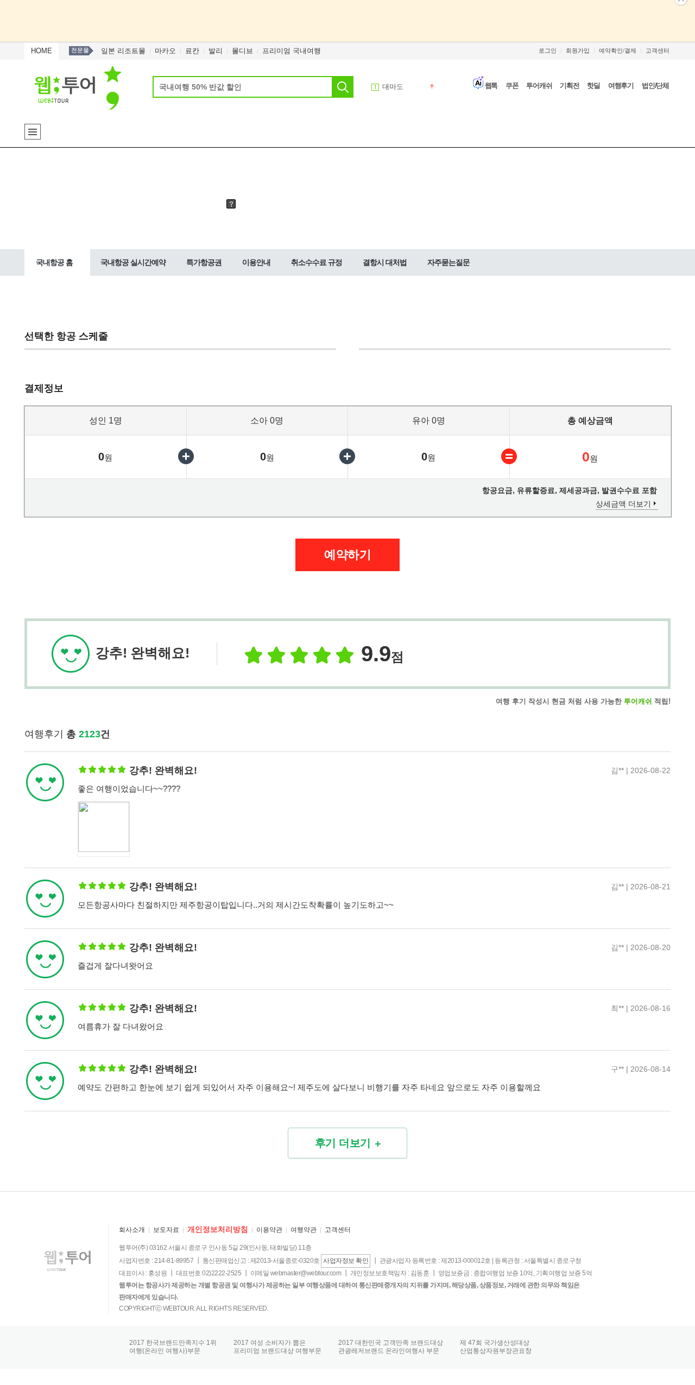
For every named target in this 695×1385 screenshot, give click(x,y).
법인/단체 (655, 85)
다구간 (209, 203)
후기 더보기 (343, 1143)
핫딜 (593, 85)
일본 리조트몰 (123, 51)
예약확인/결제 (617, 50)
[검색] (342, 87)
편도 (169, 203)
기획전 (569, 85)
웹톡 (491, 85)
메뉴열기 (32, 132)
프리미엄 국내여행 (291, 51)
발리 (215, 51)
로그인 (548, 50)
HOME (41, 51)
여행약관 (303, 1230)
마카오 (165, 51)
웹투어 (78, 87)
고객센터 (657, 50)
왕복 (134, 203)
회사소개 (132, 1230)
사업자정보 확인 (345, 1260)
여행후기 (621, 85)
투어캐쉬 (539, 85)
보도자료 (166, 1230)
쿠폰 (512, 85)
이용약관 (269, 1230)
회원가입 (578, 50)
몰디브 (242, 51)
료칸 (192, 51)
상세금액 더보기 (623, 503)
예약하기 (347, 554)
